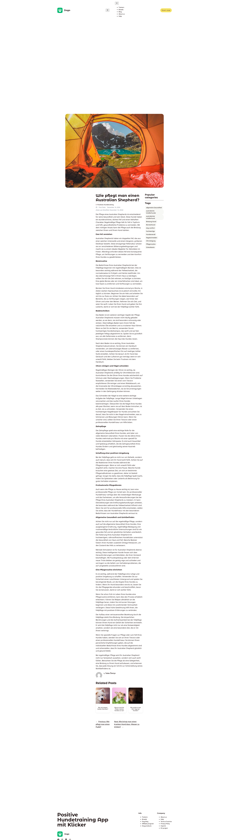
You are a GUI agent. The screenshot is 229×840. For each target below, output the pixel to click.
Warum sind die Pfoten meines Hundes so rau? (119, 709)
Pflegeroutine (150, 244)
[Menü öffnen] (107, 10)
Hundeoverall (150, 234)
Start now (166, 10)
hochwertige (150, 231)
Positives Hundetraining (105, 205)
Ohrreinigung (150, 241)
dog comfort (150, 228)
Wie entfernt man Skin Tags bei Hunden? (135, 709)
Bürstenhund (150, 225)
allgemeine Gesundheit (154, 208)
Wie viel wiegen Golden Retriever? (102, 708)
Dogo (67, 10)
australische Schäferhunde (151, 212)
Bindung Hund (151, 222)
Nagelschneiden (151, 238)
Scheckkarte (150, 247)
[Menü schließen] (117, 3)
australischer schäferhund (150, 217)
